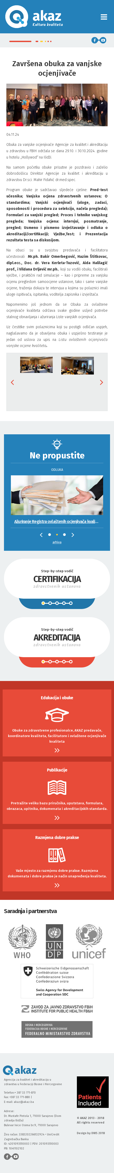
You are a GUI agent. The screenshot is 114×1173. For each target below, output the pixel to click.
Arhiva (57, 542)
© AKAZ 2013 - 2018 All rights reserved (90, 1120)
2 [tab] (59, 536)
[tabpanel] (57, 494)
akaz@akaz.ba (24, 1102)
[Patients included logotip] (93, 1092)
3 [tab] (65, 536)
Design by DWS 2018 (91, 1133)
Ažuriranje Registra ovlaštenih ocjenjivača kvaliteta (58, 521)
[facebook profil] (95, 40)
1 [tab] (51, 536)
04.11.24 (57, 240)
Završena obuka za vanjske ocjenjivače (57, 68)
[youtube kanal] (102, 40)
